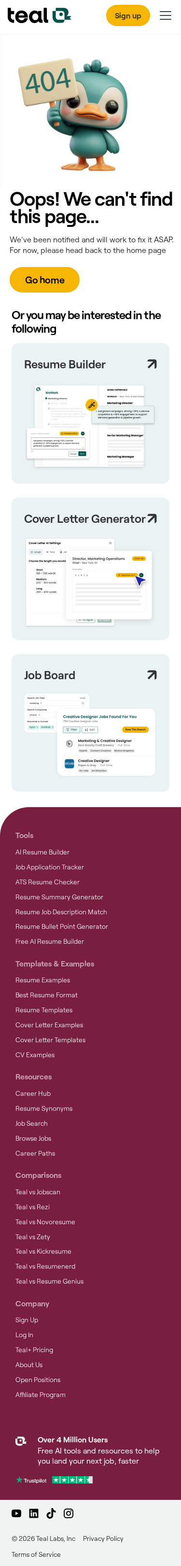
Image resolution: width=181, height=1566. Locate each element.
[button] (163, 15)
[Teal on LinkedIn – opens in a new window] (34, 1513)
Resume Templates (43, 1010)
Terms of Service (36, 1554)
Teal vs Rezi (32, 1206)
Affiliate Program (40, 1394)
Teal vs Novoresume (45, 1221)
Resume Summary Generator (59, 897)
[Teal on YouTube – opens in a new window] (16, 1513)
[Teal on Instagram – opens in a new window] (68, 1513)
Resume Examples (42, 980)
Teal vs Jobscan (37, 1192)
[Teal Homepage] (21, 1451)
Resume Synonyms (43, 1108)
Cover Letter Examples (49, 1025)
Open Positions (37, 1379)
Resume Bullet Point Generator (61, 926)
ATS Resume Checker (47, 882)
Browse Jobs (33, 1138)
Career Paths (35, 1153)
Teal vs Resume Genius (49, 1281)
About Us (28, 1364)
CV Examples (35, 1054)
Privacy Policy (103, 1538)
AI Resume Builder (42, 852)
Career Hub (33, 1093)
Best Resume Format (46, 995)
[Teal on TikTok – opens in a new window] (51, 1513)
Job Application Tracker (49, 867)
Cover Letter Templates (50, 1039)
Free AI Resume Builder (49, 941)
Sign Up (26, 1319)
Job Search (31, 1123)
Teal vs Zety (32, 1236)
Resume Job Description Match (61, 912)
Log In (24, 1334)
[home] (39, 15)
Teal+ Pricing (34, 1349)
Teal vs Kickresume (43, 1251)
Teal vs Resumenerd (45, 1266)
